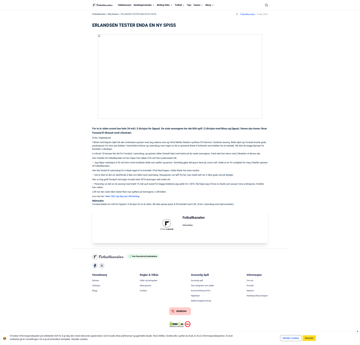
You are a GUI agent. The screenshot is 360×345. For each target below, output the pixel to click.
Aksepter (309, 338)
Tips (189, 5)
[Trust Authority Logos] (187, 324)
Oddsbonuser (124, 5)
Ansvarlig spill (197, 280)
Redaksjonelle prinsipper (257, 295)
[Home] (109, 256)
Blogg (94, 290)
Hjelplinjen (195, 295)
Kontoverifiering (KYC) (200, 290)
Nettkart (250, 290)
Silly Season (113, 14)
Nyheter (95, 280)
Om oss (250, 280)
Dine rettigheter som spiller (202, 285)
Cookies (143, 290)
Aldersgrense (145, 285)
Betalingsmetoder (143, 5)
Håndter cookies (291, 338)
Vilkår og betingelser (148, 280)
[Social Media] (95, 265)
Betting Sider (163, 5)
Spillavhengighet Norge (201, 300)
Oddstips (96, 285)
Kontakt (250, 285)
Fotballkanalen (99, 14)
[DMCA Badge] (177, 324)
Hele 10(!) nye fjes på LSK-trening (122, 196)
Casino (197, 5)
